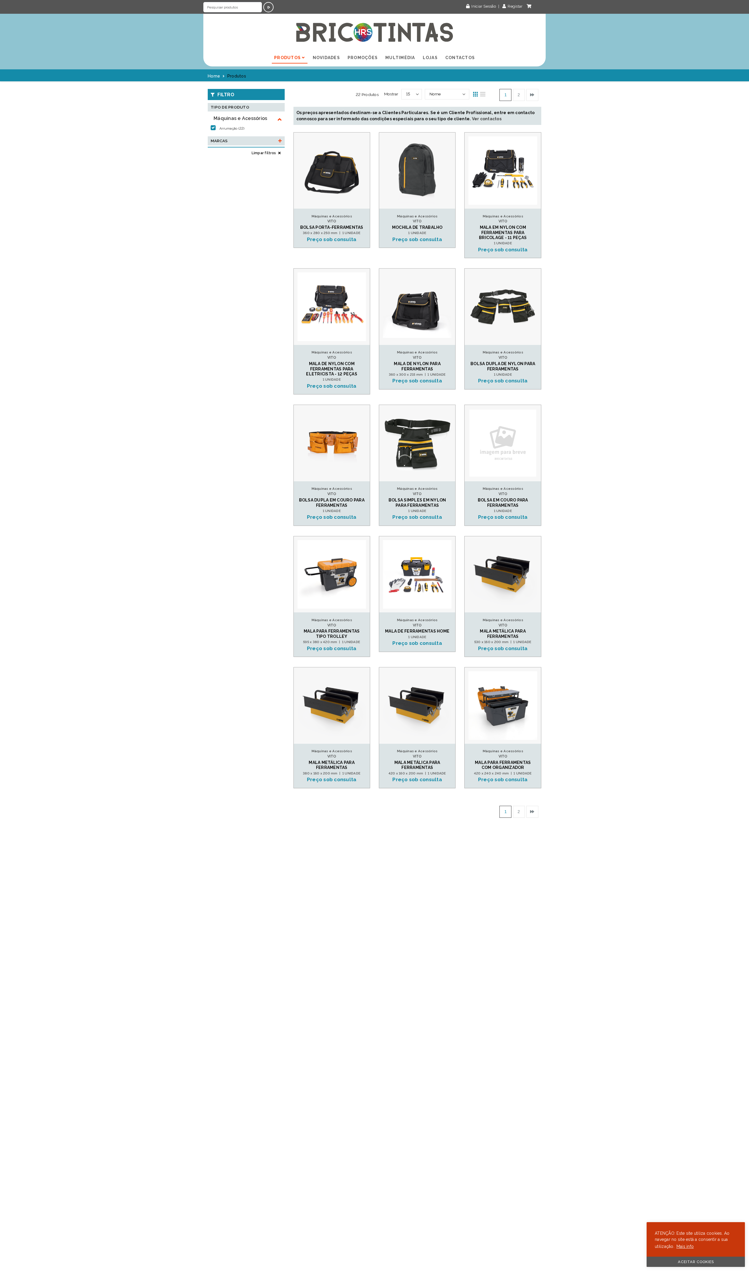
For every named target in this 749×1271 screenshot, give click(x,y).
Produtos (288, 57)
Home (214, 76)
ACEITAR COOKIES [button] (696, 1262)
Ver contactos (486, 118)
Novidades (326, 57)
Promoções (363, 57)
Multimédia (400, 57)
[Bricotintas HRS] (374, 32)
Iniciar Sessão (483, 6)
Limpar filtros (264, 153)
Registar (515, 6)
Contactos (460, 57)
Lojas (430, 57)
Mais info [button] (685, 1246)
